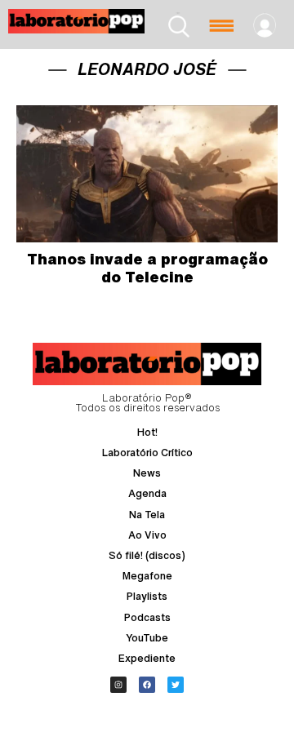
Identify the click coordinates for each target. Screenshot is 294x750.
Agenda (147, 493)
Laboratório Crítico (147, 452)
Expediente (147, 658)
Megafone (147, 575)
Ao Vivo (147, 535)
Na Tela (147, 514)
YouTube (147, 637)
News (147, 473)
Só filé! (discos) (147, 555)
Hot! (147, 432)
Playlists (147, 596)
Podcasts (147, 617)
